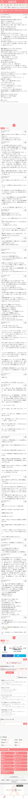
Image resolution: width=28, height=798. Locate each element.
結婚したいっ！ (6, 745)
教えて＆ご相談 (20, 756)
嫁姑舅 (18, 742)
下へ (23, 797)
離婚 (17, 745)
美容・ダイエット (6, 762)
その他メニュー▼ (4, 642)
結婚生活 (5, 742)
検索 (26, 2)
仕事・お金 (19, 759)
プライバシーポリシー (15, 779)
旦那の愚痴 (5, 739)
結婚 (4, 756)
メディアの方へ (23, 779)
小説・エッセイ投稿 (7, 766)
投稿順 (3, 128)
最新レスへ (4, 797)
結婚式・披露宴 (20, 739)
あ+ (26, 14)
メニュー (2, 2)
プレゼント (5, 100)
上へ (14, 797)
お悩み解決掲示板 (5, 773)
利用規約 (7, 779)
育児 (17, 753)
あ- (24, 14)
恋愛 (4, 753)
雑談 (4, 769)
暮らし (4, 759)
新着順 (7, 128)
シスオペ (18, 769)
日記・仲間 (19, 766)
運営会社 (3, 779)
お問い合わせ (14, 781)
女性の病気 (19, 762)
